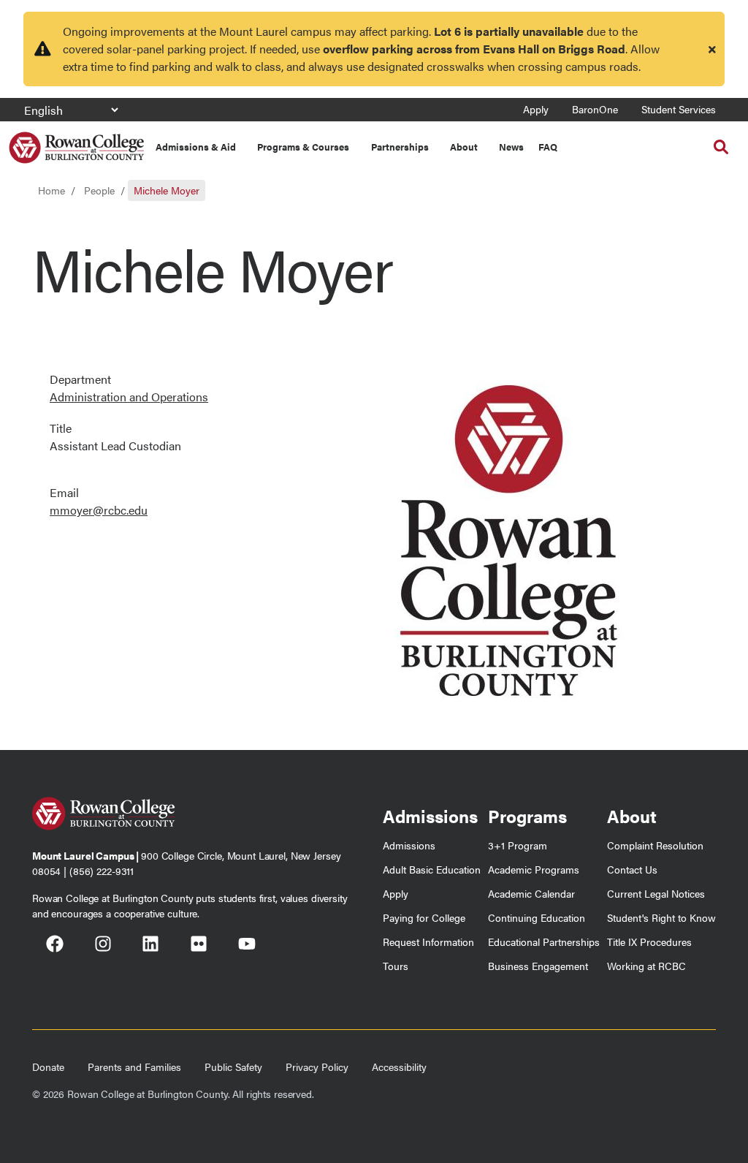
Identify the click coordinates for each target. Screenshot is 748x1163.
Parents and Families (134, 1066)
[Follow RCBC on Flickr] (198, 946)
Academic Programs (533, 869)
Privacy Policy (317, 1066)
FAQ (547, 147)
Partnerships (400, 147)
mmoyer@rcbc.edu (99, 509)
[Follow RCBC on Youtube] (247, 946)
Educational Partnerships (544, 941)
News (511, 147)
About (464, 147)
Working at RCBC (646, 965)
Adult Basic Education (432, 869)
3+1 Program (517, 845)
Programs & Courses (303, 147)
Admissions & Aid (196, 147)
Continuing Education (536, 917)
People (99, 190)
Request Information (428, 941)
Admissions (409, 845)
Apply (536, 109)
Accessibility (399, 1066)
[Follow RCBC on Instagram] (103, 946)
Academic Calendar (531, 893)
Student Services (678, 109)
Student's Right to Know (661, 917)
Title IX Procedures (649, 941)
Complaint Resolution (655, 845)
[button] (721, 147)
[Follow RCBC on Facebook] (55, 946)
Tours (395, 965)
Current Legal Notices (656, 893)
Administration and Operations (129, 396)
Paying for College (424, 917)
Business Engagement (538, 965)
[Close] (712, 49)
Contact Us (632, 869)
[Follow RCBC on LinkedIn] (150, 946)
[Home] (76, 142)
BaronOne (595, 109)
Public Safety (233, 1066)
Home (51, 190)
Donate (48, 1066)
